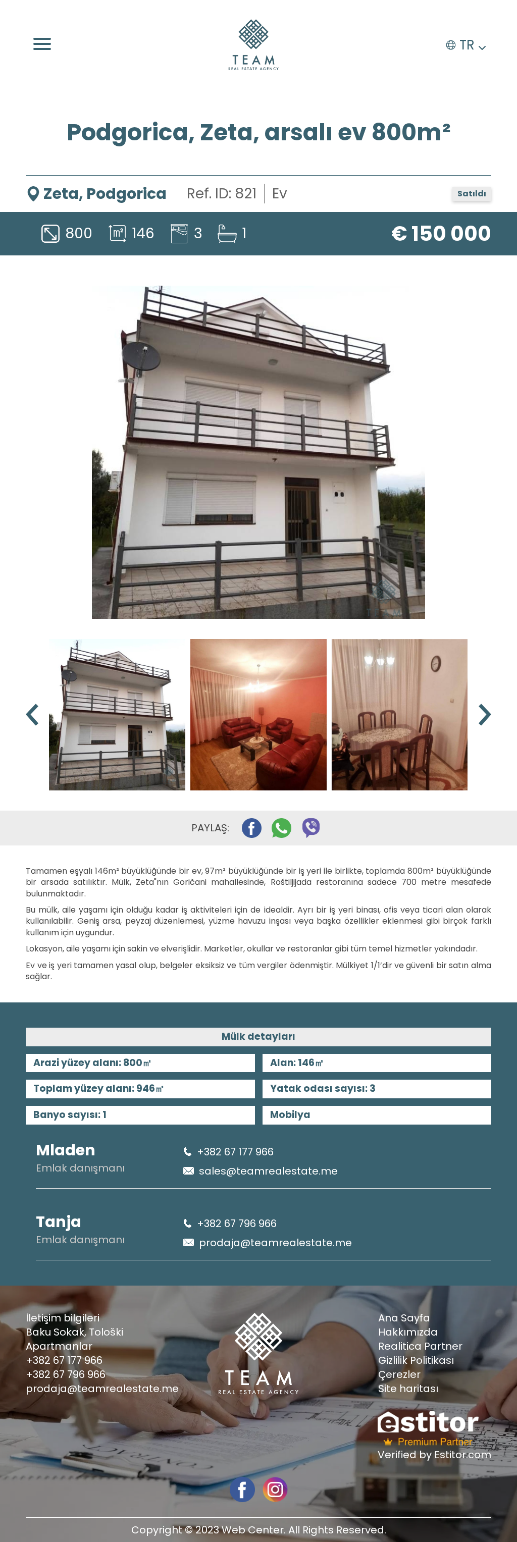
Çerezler (399, 1374)
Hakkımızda (408, 1332)
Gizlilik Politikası (416, 1360)
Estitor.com (462, 1455)
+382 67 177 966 (235, 1152)
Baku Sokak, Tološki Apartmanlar (74, 1339)
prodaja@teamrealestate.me (275, 1243)
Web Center (253, 1530)
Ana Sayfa (404, 1318)
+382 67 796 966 (237, 1223)
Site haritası (408, 1388)
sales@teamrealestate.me (268, 1171)
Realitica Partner (420, 1346)
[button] (485, 714)
